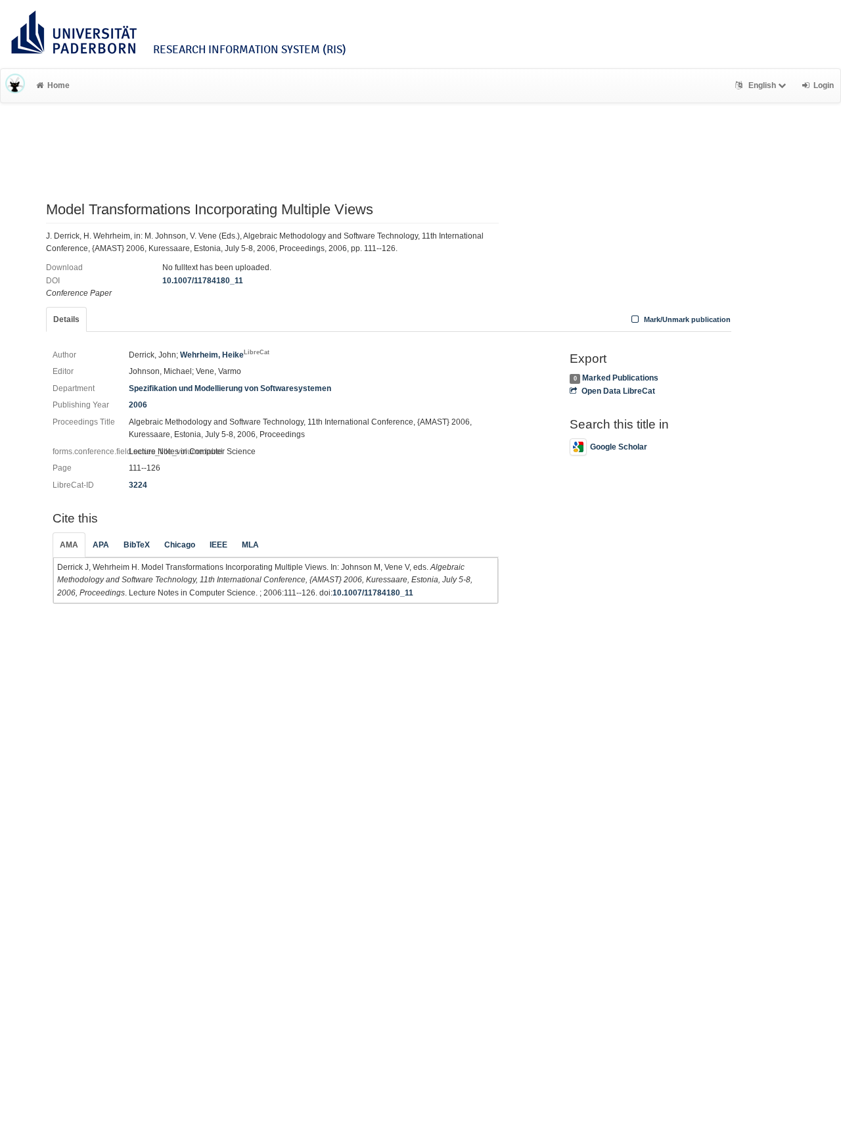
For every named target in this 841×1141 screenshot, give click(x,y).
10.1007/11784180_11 (202, 280)
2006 (138, 404)
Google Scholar (618, 447)
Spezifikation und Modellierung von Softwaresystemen (230, 388)
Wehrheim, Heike (224, 355)
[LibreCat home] (15, 85)
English (762, 85)
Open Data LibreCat (617, 391)
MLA (250, 544)
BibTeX (137, 544)
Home (58, 85)
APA (101, 544)
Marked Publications (620, 378)
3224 (138, 485)
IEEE (218, 544)
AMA (69, 544)
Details (66, 319)
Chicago (179, 544)
